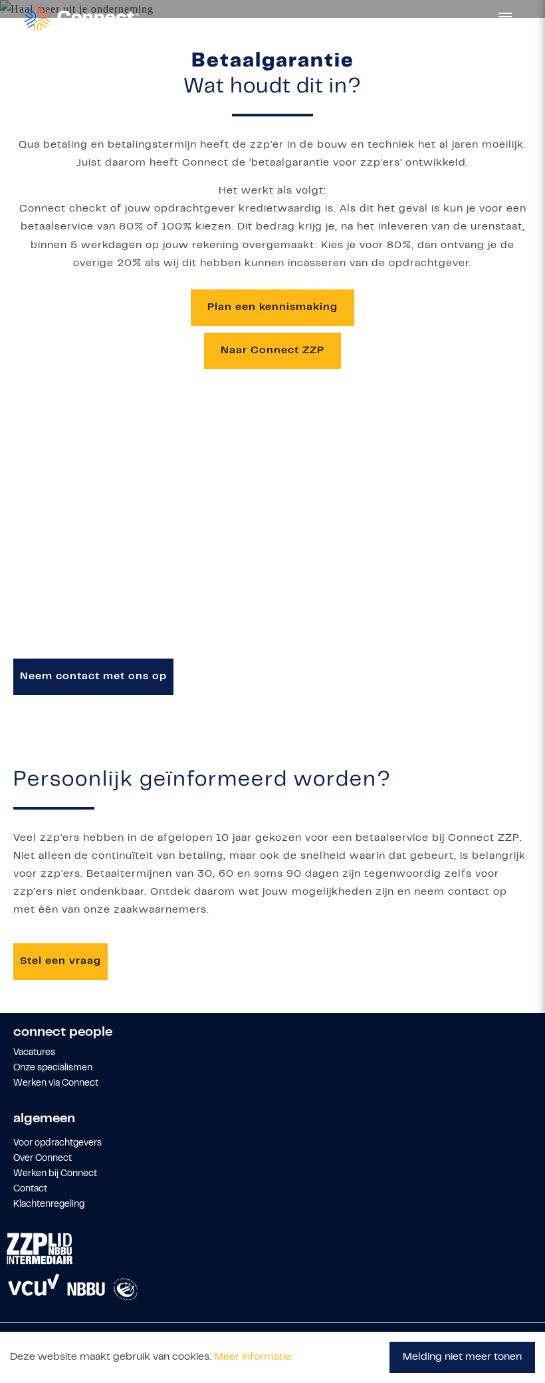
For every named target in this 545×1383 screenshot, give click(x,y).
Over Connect (42, 1159)
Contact (30, 1189)
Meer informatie (252, 1357)
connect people (62, 1032)
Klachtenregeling (48, 1205)
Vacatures (34, 1053)
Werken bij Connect (55, 1174)
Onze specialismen (52, 1068)
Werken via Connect (55, 1084)
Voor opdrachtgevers (57, 1144)
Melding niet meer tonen (462, 1357)
